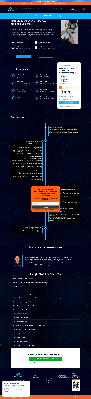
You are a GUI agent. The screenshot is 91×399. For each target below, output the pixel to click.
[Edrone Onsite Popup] (45, 199)
